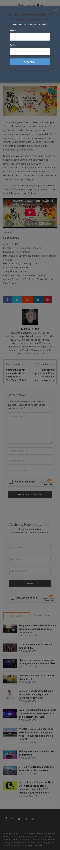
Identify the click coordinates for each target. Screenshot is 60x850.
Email (13, 45)
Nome (13, 30)
